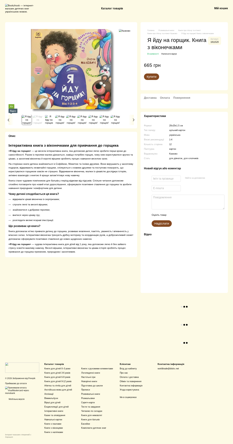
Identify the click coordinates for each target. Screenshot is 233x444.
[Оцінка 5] (194, 215)
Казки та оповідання (54, 415)
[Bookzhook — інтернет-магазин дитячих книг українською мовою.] (22, 367)
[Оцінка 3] (183, 215)
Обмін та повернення (130, 381)
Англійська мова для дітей (58, 389)
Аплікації (49, 394)
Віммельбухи (51, 398)
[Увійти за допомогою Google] (214, 178)
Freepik (31, 378)
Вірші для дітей (52, 402)
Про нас (124, 373)
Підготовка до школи (92, 385)
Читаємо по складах (91, 411)
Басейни (85, 424)
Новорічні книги (89, 381)
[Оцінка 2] (177, 215)
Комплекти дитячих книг (93, 428)
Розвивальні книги (90, 394)
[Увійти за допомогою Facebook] (209, 178)
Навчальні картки (53, 419)
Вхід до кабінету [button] (128, 368)
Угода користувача (129, 389)
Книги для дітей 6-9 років (57, 377)
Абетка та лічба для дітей (57, 385)
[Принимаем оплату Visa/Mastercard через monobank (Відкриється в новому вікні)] (22, 390)
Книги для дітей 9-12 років (57, 381)
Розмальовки (88, 398)
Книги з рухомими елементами (97, 368)
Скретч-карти (88, 402)
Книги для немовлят (91, 415)
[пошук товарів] (136, 8)
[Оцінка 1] (172, 215)
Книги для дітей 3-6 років (57, 373)
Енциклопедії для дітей (56, 406)
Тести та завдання (90, 406)
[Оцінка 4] (188, 215)
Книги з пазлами (52, 424)
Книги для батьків (90, 419)
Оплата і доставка (129, 377)
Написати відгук (169, 54)
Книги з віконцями (53, 428)
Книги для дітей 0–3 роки (57, 368)
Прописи (85, 389)
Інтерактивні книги (53, 411)
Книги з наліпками (53, 432)
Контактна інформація (131, 385)
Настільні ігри (88, 377)
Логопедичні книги (90, 373)
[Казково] (124, 30)
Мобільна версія (16, 399)
